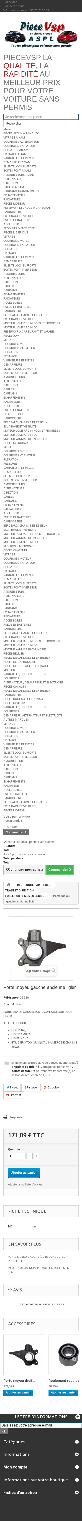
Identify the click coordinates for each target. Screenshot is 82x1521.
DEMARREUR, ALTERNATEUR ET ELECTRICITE (32, 715)
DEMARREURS (13, 261)
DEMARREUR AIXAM (17, 162)
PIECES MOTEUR (14, 203)
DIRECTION (10, 183)
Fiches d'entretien (20, 1492)
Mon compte (15, 1467)
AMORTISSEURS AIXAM (19, 174)
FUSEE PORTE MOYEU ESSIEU (24, 896)
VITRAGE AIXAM (14, 137)
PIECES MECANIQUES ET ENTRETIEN (27, 657)
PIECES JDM (11, 335)
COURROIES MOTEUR (17, 240)
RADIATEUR (11, 785)
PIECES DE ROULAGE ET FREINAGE (26, 666)
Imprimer (17, 1117)
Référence (11, 997)
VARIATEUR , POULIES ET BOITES (24, 674)
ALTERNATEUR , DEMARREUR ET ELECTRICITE (33, 682)
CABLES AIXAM (13, 187)
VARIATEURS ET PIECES (18, 158)
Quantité (14, 1149)
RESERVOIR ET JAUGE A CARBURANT (28, 207)
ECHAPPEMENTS (14, 195)
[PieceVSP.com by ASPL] (41, 34)
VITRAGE (9, 236)
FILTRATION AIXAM (15, 150)
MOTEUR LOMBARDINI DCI (20, 327)
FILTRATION (10, 249)
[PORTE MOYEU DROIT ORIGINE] (23, 1355)
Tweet (13, 1087)
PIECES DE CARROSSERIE (19, 661)
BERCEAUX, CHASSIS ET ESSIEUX (25, 315)
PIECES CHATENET (15, 550)
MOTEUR (9, 670)
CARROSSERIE (12, 212)
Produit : (9, 1004)
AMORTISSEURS (14, 273)
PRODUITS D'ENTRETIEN (19, 228)
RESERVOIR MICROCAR (18, 546)
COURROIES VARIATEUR (19, 145)
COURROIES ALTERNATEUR (21, 141)
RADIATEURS (12, 199)
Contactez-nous (13, 6)
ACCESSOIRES (12, 224)
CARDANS (10, 290)
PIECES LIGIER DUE (15, 232)
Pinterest (15, 1095)
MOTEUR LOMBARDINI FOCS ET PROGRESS (31, 323)
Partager (32, 1087)
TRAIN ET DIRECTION (19, 890)
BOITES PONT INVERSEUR (20, 269)
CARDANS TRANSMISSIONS (22, 191)
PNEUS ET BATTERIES (17, 220)
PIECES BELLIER (13, 653)
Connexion (10, 2)
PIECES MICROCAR (15, 443)
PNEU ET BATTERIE (15, 794)
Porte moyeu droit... (19, 1381)
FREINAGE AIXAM (15, 154)
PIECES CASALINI (14, 686)
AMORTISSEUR (13, 761)
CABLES (8, 286)
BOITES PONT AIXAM (17, 170)
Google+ (53, 1087)
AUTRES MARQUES (16, 719)
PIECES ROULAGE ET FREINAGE (23, 699)
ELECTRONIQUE (13, 414)
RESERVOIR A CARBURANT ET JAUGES (29, 331)
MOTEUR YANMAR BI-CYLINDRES (25, 439)
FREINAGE (10, 253)
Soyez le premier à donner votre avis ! (41, 1304)
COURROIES (11, 678)
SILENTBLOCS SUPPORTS (20, 166)
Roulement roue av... (65, 1381)
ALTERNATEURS (13, 178)
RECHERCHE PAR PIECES (33, 885)
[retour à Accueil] (8, 885)
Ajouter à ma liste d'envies (25, 1184)
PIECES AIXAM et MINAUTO (21, 133)
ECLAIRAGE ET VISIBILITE (19, 216)
